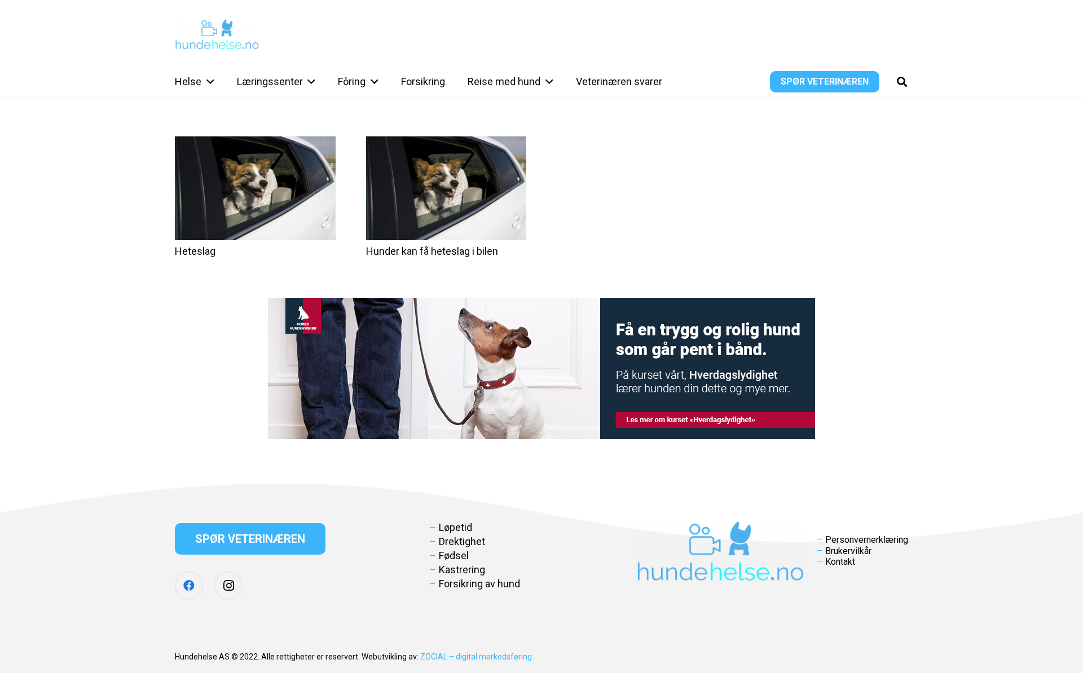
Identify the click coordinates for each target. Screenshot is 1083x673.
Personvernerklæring (866, 539)
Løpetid (455, 527)
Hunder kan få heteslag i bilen (432, 251)
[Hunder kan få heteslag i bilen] (446, 188)
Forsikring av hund (479, 584)
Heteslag (195, 251)
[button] (207, 82)
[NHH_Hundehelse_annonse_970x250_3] (541, 368)
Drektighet (462, 541)
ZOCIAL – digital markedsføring (476, 656)
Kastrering (462, 569)
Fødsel (454, 555)
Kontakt (840, 561)
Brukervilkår (848, 551)
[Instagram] (228, 586)
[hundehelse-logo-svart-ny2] (217, 34)
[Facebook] (189, 586)
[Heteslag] (255, 188)
